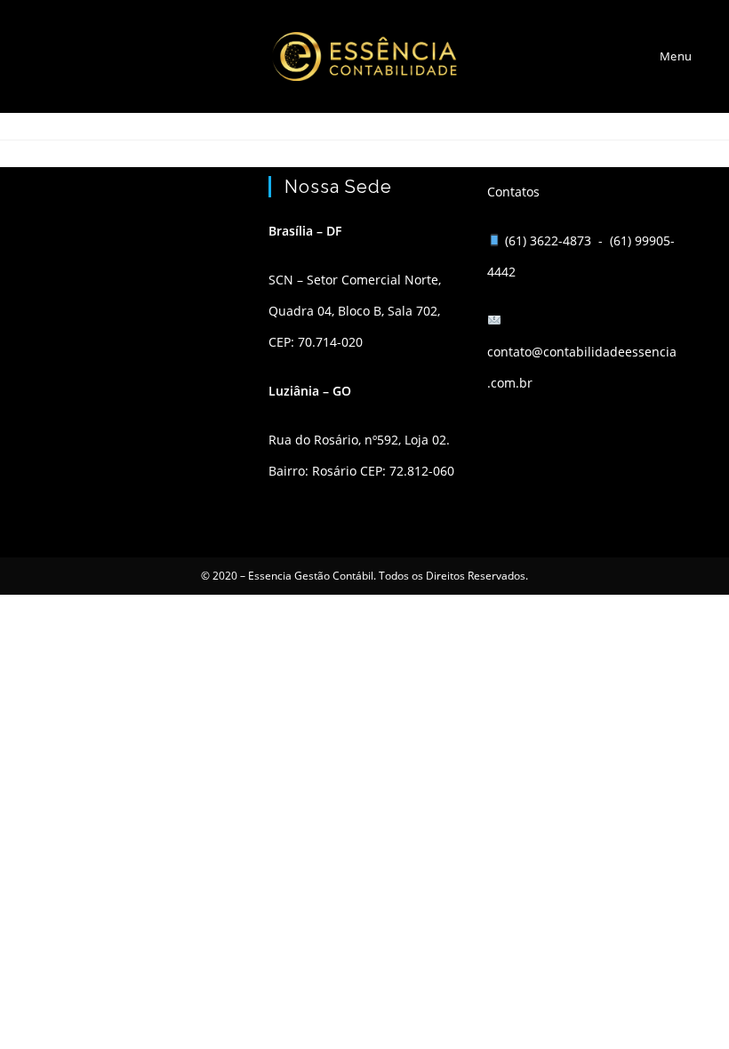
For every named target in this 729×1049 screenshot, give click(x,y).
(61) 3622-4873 (550, 240)
